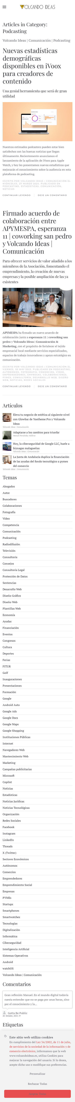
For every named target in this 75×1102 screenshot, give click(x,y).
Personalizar (37, 1074)
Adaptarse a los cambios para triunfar (36, 432)
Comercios (46, 372)
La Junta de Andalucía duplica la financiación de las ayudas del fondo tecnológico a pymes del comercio (41, 461)
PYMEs (7, 377)
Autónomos (11, 372)
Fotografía (29, 372)
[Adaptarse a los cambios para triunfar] (7, 435)
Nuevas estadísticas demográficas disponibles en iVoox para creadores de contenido (32, 65)
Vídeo (60, 372)
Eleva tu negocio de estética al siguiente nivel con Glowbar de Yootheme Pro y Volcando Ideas (41, 419)
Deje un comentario (52, 195)
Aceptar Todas (37, 1094)
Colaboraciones (55, 374)
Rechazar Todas (37, 1084)
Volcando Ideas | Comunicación (44, 181)
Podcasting (11, 186)
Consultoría (22, 377)
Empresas (34, 374)
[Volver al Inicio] (37, 7)
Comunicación (51, 186)
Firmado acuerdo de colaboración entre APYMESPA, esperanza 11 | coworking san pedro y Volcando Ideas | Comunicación (37, 232)
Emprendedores (14, 374)
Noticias (9, 189)
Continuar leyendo (17, 195)
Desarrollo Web (45, 377)
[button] (4, 7)
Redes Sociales (35, 380)
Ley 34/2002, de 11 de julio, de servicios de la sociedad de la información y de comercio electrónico (40, 1046)
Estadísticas (30, 186)
